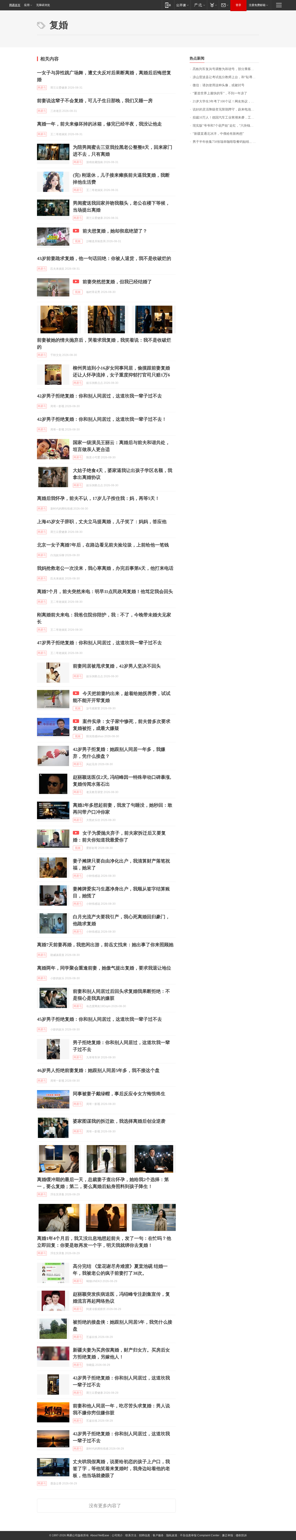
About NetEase (99, 1535)
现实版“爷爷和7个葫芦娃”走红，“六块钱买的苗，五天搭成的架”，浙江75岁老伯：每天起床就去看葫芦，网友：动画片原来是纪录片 (226, 125)
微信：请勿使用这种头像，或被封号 (218, 85)
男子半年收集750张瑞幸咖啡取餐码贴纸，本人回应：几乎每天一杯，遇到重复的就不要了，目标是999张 (226, 141)
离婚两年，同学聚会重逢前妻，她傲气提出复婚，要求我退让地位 (104, 967)
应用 (27, 5)
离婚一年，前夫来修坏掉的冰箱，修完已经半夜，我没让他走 (99, 123)
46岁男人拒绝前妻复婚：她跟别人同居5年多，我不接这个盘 (98, 1070)
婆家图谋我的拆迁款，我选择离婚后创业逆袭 (119, 1121)
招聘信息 (144, 1535)
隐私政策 (171, 1535)
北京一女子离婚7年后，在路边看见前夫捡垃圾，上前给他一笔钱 (103, 544)
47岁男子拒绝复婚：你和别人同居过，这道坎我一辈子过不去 (99, 642)
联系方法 (130, 1535)
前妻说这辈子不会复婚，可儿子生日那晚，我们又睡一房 (95, 100)
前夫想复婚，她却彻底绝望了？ (115, 230)
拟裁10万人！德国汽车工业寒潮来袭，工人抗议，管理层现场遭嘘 (226, 117)
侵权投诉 (241, 1535)
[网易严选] (199, 5)
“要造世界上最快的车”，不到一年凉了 (220, 93)
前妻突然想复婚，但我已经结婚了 (117, 281)
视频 (77, 241)
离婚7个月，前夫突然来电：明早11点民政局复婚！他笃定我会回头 (105, 591)
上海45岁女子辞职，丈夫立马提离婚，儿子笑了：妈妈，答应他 (101, 521)
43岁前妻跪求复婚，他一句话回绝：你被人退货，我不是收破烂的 (104, 258)
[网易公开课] (182, 5)
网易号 (42, 87)
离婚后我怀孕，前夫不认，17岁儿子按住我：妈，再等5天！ (98, 498)
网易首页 (14, 5)
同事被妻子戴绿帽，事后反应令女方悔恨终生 (119, 1093)
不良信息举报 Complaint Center (199, 1535)
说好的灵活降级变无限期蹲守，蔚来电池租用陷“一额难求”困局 (226, 109)
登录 (238, 5)
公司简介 (117, 1535)
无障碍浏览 (43, 5)
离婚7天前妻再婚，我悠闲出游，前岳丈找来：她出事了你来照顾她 (105, 944)
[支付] (213, 5)
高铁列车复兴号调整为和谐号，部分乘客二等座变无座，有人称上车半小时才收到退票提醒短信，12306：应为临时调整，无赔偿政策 (226, 69)
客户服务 (158, 1535)
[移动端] (168, 5)
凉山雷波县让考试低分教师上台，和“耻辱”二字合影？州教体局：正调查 (226, 77)
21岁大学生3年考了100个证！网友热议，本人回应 (226, 101)
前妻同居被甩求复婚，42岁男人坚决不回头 (117, 666)
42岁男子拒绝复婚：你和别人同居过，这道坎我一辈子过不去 (99, 395)
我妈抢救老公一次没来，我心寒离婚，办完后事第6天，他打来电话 (105, 568)
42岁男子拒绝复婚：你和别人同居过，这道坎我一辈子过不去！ (101, 419)
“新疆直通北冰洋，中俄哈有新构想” (218, 133)
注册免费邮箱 (257, 5)
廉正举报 (227, 1535)
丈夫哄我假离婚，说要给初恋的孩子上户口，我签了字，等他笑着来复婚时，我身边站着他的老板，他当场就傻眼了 (121, 1468)
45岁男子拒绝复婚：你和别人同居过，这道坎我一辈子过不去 (99, 1019)
